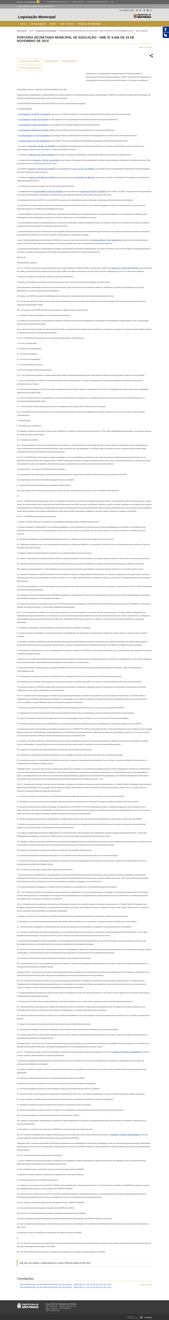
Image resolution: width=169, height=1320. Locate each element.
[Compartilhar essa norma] (151, 57)
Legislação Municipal (37, 17)
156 (112, 2)
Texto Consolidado (29, 68)
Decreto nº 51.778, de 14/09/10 (42, 155)
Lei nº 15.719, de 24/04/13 (84, 169)
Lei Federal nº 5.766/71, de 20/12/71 (35, 114)
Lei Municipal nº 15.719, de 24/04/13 (35, 135)
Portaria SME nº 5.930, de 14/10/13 (48, 191)
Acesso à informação (26, 2)
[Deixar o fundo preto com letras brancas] (147, 9)
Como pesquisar (38, 24)
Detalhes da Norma (29, 61)
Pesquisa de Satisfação (89, 24)
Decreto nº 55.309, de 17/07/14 (42, 177)
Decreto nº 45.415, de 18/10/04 (42, 146)
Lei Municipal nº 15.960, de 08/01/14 (35, 141)
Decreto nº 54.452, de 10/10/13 (46, 160)
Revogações (52, 61)
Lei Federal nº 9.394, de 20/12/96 (34, 125)
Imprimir (148, 47)
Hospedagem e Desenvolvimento (139, 1316)
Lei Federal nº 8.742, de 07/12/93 (34, 119)
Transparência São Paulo (57, 2)
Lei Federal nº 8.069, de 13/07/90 (34, 130)
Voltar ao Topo (146, 1284)
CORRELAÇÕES (70, 61)
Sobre (53, 24)
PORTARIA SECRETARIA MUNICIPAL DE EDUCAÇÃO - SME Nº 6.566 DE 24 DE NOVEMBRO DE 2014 (96, 31)
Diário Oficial (78, 2)
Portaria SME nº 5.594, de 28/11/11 (107, 240)
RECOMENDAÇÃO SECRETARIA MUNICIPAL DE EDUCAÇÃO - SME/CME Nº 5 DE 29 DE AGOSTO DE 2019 (65, 1284)
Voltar (141, 47)
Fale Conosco (67, 24)
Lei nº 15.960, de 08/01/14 (84, 177)
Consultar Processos (97, 2)
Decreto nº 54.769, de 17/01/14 (42, 169)
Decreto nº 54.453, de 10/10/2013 (127, 1052)
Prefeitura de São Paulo (142, 17)
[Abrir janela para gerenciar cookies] (150, 9)
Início (22, 24)
